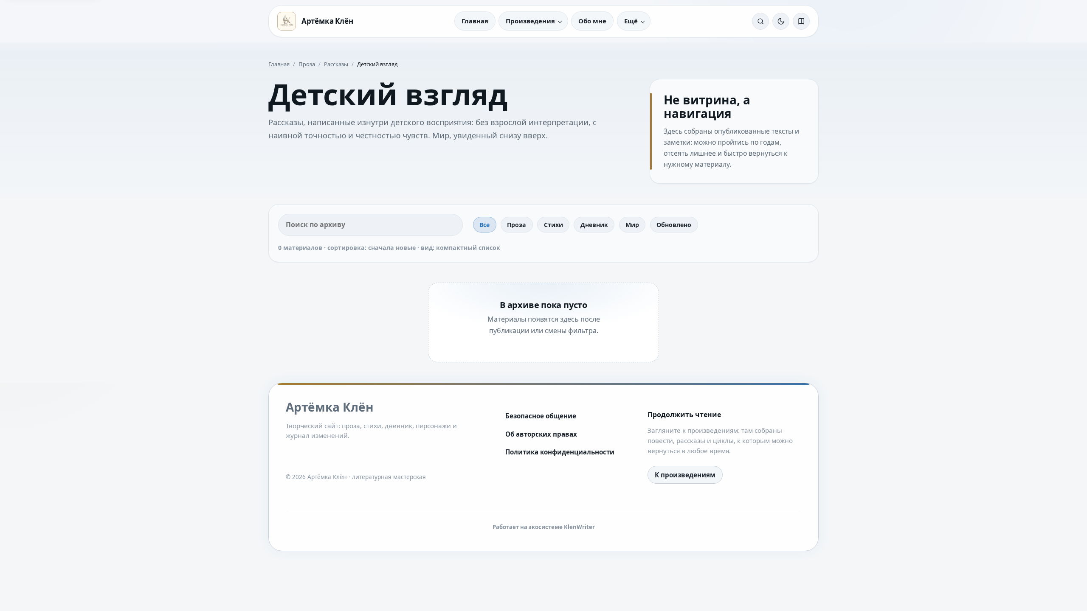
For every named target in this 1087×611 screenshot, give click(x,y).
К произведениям (685, 475)
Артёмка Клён (327, 21)
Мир (632, 225)
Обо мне (592, 21)
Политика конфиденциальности (559, 452)
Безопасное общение (540, 416)
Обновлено (673, 225)
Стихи (553, 225)
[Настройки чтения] (801, 21)
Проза (307, 64)
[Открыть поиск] (760, 21)
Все (484, 225)
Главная (475, 21)
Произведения (530, 21)
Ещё (631, 21)
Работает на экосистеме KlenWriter (544, 527)
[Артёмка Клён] (286, 21)
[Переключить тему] (780, 21)
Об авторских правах (541, 434)
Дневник (594, 225)
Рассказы (336, 64)
